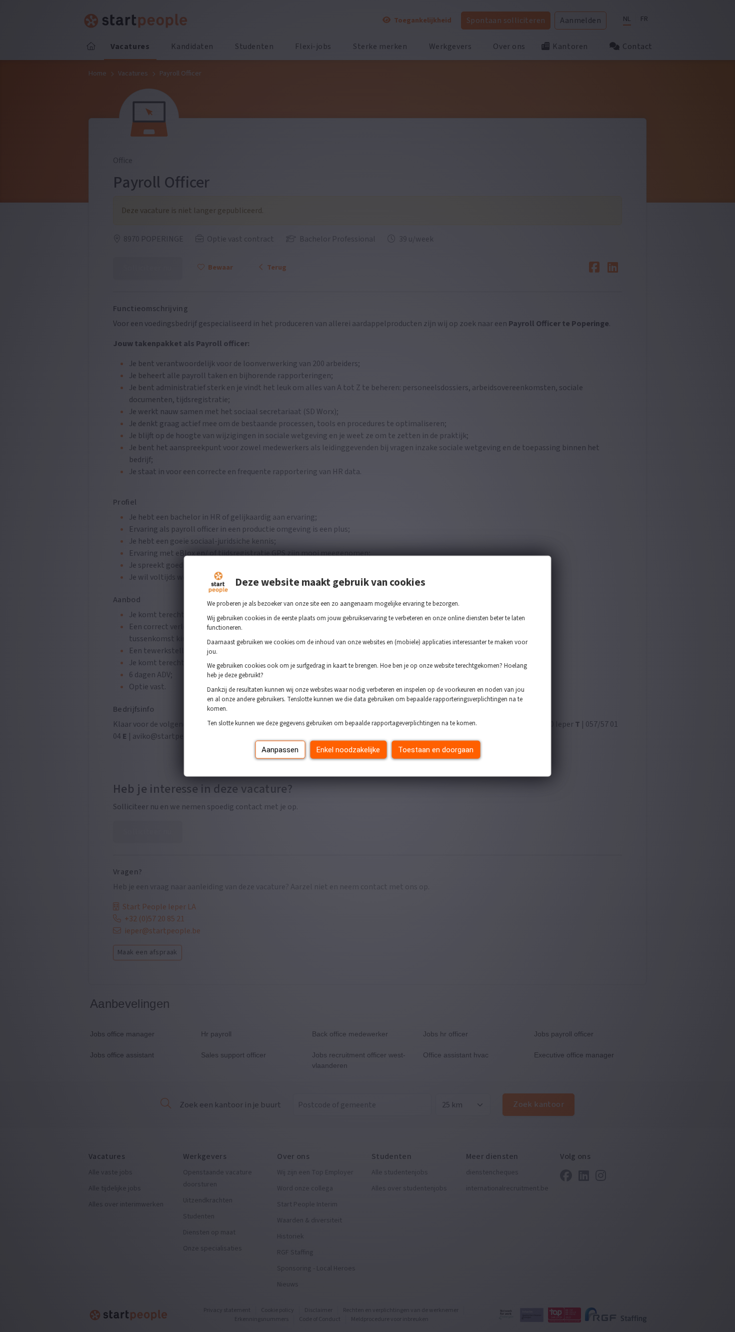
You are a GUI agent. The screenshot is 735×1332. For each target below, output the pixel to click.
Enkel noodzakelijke (348, 749)
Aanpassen (280, 749)
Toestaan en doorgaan (436, 749)
